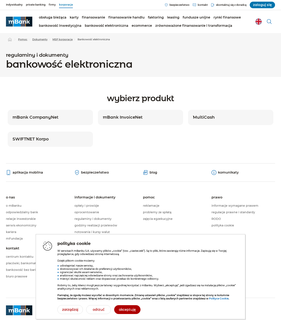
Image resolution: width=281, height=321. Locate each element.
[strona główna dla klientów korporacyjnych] (19, 22)
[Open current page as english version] (258, 21)
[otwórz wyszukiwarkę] (269, 22)
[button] (52, 17)
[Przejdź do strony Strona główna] (10, 39)
